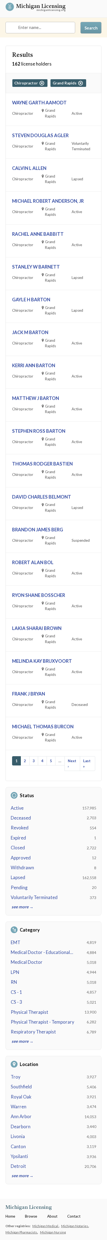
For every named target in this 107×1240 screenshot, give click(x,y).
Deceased (21, 818)
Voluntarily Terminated (34, 897)
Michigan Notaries (75, 1226)
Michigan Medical (45, 1226)
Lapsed (18, 877)
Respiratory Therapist (33, 1032)
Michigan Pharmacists (21, 1232)
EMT (15, 942)
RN (14, 982)
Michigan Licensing (41, 7)
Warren (18, 1106)
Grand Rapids (65, 83)
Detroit (18, 1166)
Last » (87, 763)
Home (10, 1216)
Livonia (18, 1136)
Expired (18, 838)
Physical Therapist (29, 1012)
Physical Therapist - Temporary (42, 1022)
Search (91, 27)
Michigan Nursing (53, 1232)
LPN (15, 972)
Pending (19, 887)
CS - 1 (16, 992)
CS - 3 (16, 1002)
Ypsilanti (19, 1156)
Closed (18, 847)
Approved (21, 858)
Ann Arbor (21, 1116)
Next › (72, 763)
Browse (31, 1216)
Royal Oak (21, 1097)
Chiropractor (27, 83)
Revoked (20, 827)
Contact (73, 1216)
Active (17, 808)
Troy (15, 1077)
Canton (18, 1146)
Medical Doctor (27, 962)
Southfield (21, 1086)
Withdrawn (22, 867)
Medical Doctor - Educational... (42, 952)
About (52, 1216)
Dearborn (20, 1126)
